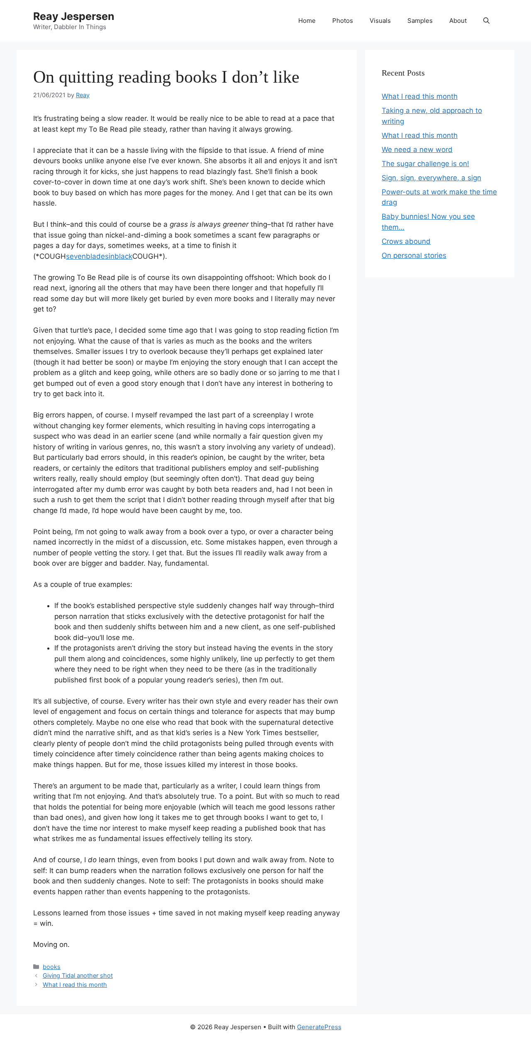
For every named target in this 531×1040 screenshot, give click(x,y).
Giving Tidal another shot (78, 975)
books (52, 966)
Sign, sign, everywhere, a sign (431, 178)
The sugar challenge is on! (425, 163)
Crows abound (406, 241)
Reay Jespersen (73, 16)
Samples (420, 21)
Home (307, 21)
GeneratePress (319, 1027)
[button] (486, 20)
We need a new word (417, 149)
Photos (342, 21)
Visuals (380, 21)
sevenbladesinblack (99, 256)
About (458, 21)
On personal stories (414, 255)
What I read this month (75, 984)
